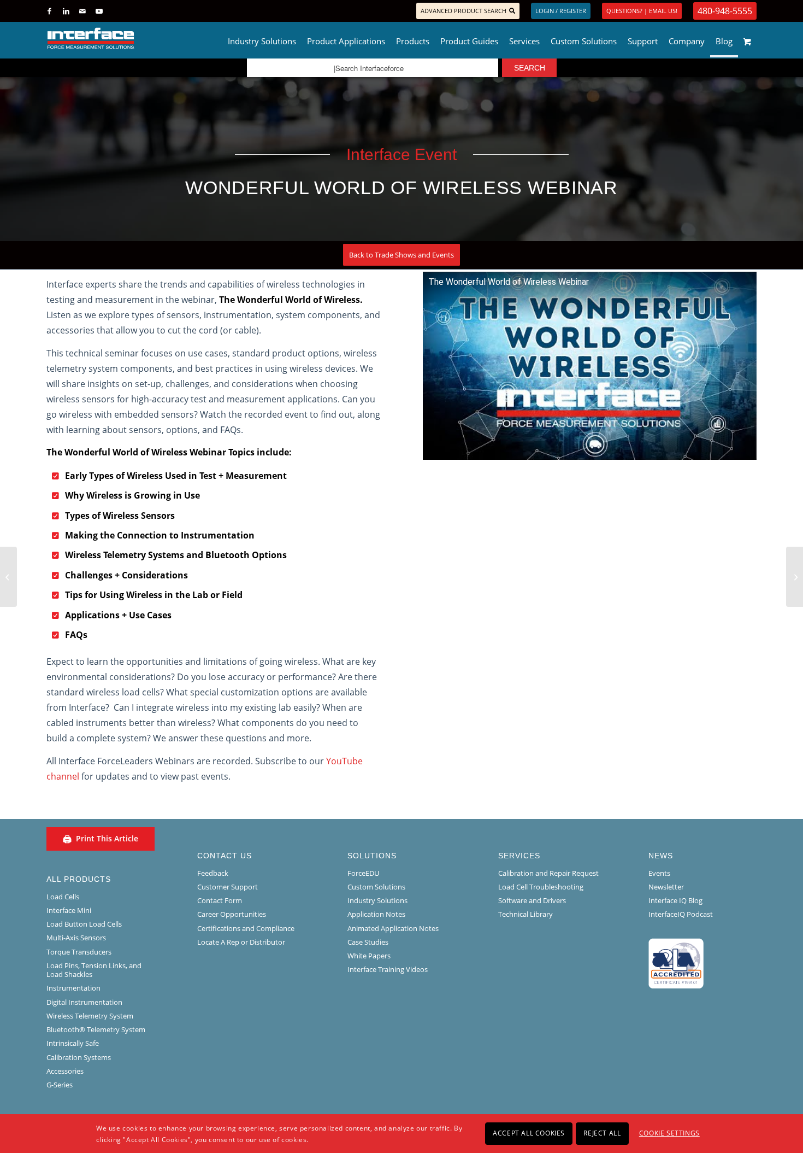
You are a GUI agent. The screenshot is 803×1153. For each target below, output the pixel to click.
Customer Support (227, 887)
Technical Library (525, 914)
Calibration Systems (78, 1057)
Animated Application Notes (393, 928)
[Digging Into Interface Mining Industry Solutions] (794, 577)
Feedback (212, 873)
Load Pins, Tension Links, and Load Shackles (93, 970)
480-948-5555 (725, 11)
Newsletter (666, 887)
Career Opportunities (231, 914)
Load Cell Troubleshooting (540, 887)
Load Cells (62, 897)
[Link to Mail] (82, 11)
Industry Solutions (377, 900)
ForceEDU (363, 873)
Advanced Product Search (463, 11)
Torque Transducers (78, 952)
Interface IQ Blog (675, 900)
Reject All (602, 1133)
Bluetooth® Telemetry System (95, 1029)
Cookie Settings (669, 1133)
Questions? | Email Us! (641, 11)
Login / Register (560, 11)
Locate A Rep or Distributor (241, 942)
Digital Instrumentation (84, 1002)
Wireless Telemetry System (89, 1016)
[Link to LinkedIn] (66, 11)
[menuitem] (262, 38)
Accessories (65, 1071)
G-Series (59, 1085)
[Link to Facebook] (49, 11)
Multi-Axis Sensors (76, 938)
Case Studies (367, 942)
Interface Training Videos (387, 969)
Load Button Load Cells (84, 924)
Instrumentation (73, 988)
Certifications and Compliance (245, 928)
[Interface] (126, 38)
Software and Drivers (532, 900)
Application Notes (376, 914)
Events (659, 873)
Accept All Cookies (529, 1133)
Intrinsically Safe (72, 1043)
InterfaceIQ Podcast (680, 914)
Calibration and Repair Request (548, 873)
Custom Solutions (376, 887)
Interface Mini (68, 910)
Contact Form (219, 900)
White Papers (369, 956)
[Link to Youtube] (99, 11)
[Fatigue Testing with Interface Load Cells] (8, 577)
